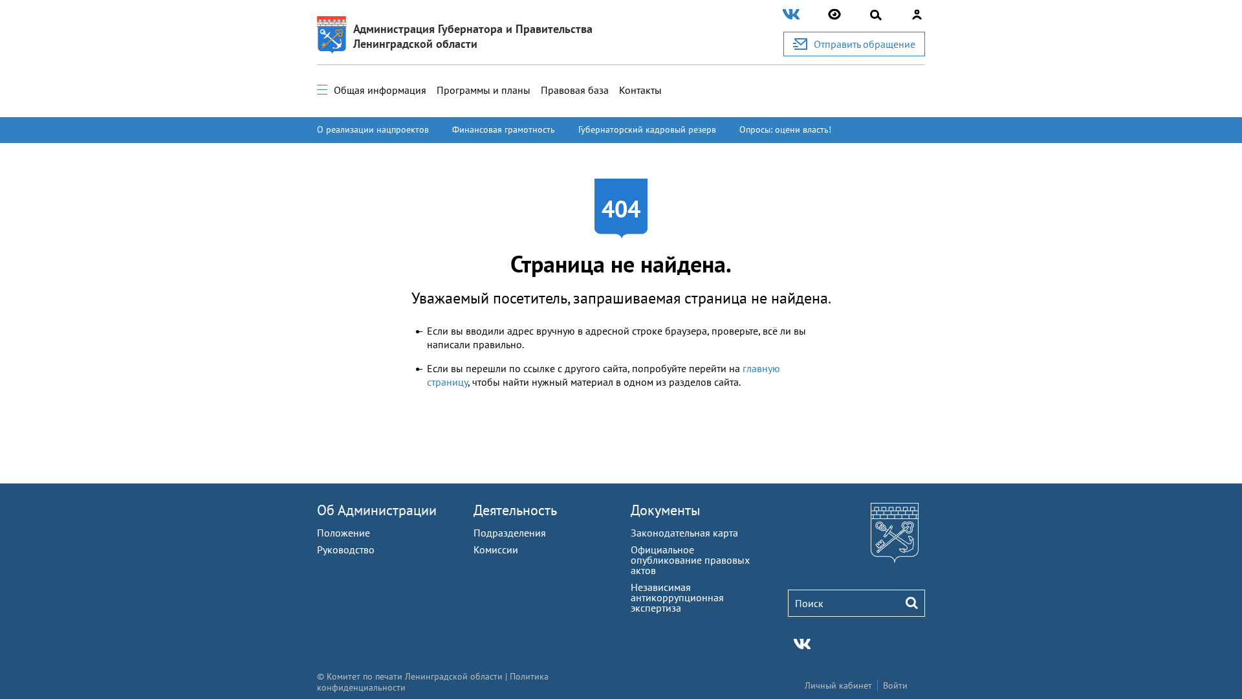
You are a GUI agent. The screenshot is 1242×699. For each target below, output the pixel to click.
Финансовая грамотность (503, 129)
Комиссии (496, 549)
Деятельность (515, 510)
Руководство (346, 549)
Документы (666, 510)
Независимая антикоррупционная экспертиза (677, 597)
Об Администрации (377, 510)
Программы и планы (483, 89)
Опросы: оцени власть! (785, 129)
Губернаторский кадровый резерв (647, 129)
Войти (895, 685)
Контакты (640, 89)
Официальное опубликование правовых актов (690, 560)
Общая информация (380, 89)
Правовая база (575, 89)
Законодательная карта (684, 532)
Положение (343, 532)
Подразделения (510, 532)
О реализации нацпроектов (373, 129)
